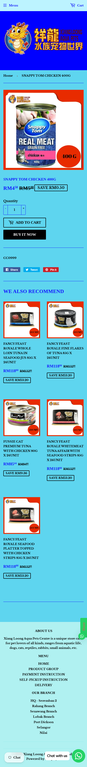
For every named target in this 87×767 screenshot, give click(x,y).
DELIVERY (43, 685)
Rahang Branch (43, 706)
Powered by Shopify (41, 759)
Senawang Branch (43, 711)
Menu (13, 5)
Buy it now (24, 234)
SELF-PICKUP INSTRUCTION (43, 680)
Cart (80, 5)
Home (8, 76)
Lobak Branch (43, 717)
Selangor (43, 727)
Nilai (43, 733)
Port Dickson (44, 722)
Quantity (10, 201)
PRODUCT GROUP (43, 669)
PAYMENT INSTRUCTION (43, 674)
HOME (43, 664)
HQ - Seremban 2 (44, 701)
